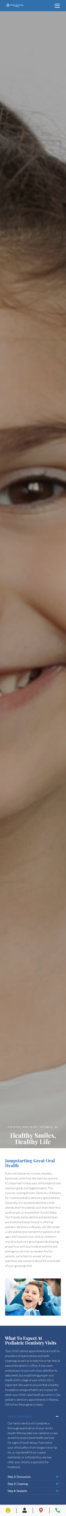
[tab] (33, 1416)
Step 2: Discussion (19, 1477)
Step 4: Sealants (17, 1491)
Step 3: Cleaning (18, 1484)
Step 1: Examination (20, 1416)
